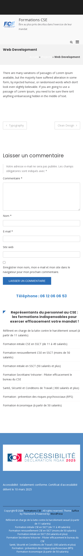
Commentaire (12, 178)
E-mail (8, 231)
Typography (16, 125)
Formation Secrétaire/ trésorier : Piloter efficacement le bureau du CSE (37, 377)
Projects (46, 57)
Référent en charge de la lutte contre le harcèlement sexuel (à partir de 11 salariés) (41, 333)
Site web (8, 247)
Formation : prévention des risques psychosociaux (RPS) (38, 396)
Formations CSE (33, 19)
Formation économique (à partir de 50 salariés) (32, 405)
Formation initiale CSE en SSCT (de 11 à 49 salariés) (35, 344)
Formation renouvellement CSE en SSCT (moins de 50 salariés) (36, 355)
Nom (7, 216)
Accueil (34, 57)
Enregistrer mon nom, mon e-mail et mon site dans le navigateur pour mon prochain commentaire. (36, 269)
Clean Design (66, 125)
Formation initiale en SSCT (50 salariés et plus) (32, 366)
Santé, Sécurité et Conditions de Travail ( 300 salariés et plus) (41, 388)
